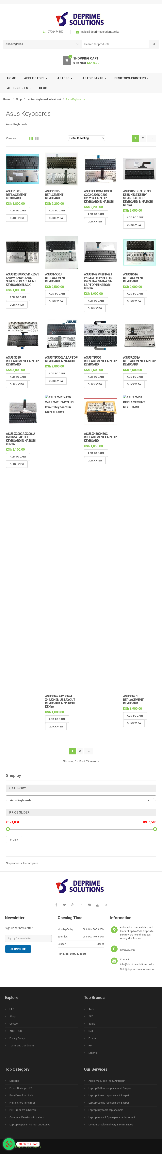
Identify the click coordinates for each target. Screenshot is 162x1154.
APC (91, 1016)
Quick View (17, 218)
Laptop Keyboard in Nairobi (44, 99)
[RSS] (106, 905)
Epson (92, 1038)
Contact (13, 1023)
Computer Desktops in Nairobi (26, 1117)
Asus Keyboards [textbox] (80, 800)
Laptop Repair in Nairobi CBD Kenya (29, 1124)
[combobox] (115, 44)
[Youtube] (97, 905)
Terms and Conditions (21, 1045)
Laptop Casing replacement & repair (109, 1102)
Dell (91, 1030)
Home (11, 78)
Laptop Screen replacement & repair (109, 1095)
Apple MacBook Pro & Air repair (107, 1080)
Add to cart (18, 210)
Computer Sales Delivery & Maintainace (111, 1124)
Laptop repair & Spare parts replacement (112, 1117)
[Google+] (73, 905)
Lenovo (93, 1052)
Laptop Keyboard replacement (106, 1109)
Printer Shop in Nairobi (22, 1102)
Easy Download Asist (21, 1095)
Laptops (14, 1080)
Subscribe (18, 949)
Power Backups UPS (21, 1088)
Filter (14, 839)
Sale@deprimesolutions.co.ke (137, 969)
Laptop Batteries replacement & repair (110, 1088)
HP (90, 1045)
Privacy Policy (17, 1038)
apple (92, 1023)
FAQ (11, 1009)
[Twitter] (64, 905)
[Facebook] (56, 905)
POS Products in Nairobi (23, 1109)
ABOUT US (15, 1030)
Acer (91, 1009)
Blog (43, 88)
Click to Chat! (28, 1144)
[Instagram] (89, 905)
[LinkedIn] (81, 905)
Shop (18, 99)
